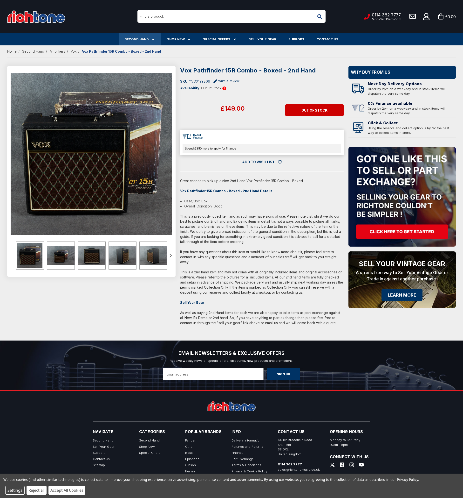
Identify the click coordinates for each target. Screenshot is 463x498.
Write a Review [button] (228, 81)
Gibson (190, 465)
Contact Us (327, 39)
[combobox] (231, 16)
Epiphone (192, 459)
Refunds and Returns (247, 446)
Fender (190, 440)
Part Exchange (243, 459)
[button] (426, 16)
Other (189, 446)
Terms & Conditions (246, 465)
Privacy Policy (407, 479)
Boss (189, 453)
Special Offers (216, 39)
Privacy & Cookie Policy (249, 471)
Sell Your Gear (262, 39)
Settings (14, 490)
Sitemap (99, 465)
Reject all (36, 490)
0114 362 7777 (290, 464)
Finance (238, 453)
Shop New (176, 39)
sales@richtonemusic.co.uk (299, 469)
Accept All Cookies (66, 490)
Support (296, 39)
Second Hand (137, 39)
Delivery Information (246, 440)
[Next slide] (170, 255)
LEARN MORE (402, 295)
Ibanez (190, 471)
